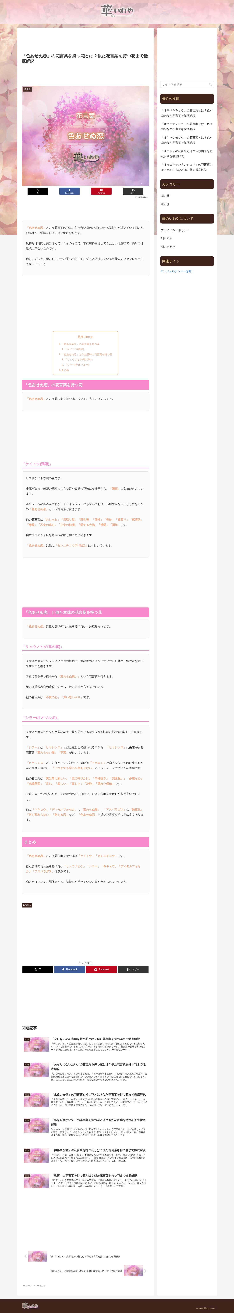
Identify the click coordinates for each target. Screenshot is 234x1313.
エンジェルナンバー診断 (176, 271)
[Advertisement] (85, 41)
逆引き (28, 905)
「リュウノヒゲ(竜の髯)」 (79, 359)
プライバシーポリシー (175, 230)
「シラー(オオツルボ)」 (78, 364)
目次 (81, 336)
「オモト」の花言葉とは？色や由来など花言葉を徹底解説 (187, 154)
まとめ (65, 369)
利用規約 (166, 238)
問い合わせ (168, 246)
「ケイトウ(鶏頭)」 (75, 349)
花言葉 (165, 195)
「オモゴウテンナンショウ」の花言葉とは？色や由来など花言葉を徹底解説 (187, 167)
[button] (133, 191)
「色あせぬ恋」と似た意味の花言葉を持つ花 (86, 354)
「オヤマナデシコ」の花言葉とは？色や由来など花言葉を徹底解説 (187, 126)
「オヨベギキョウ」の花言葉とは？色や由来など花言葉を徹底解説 (187, 113)
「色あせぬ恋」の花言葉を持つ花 (80, 344)
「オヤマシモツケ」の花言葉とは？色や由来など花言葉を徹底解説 (187, 140)
